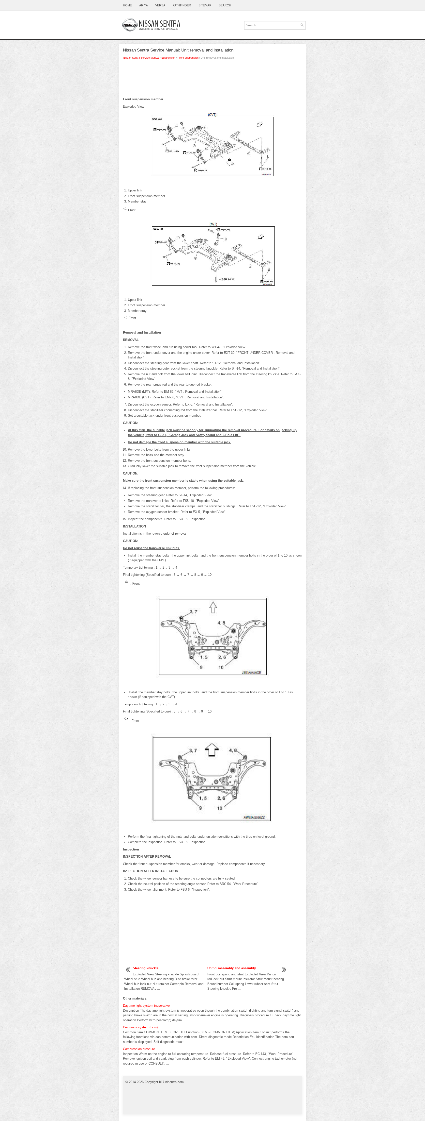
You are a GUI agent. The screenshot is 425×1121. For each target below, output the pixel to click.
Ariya (143, 5)
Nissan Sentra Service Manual (141, 57)
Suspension (168, 57)
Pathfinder (182, 5)
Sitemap (204, 5)
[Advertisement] (212, 79)
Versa (160, 5)
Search (225, 5)
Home (127, 5)
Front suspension (188, 57)
